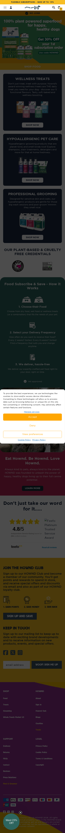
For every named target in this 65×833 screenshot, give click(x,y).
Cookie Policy (24, 440)
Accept (32, 417)
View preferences (32, 434)
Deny (33, 425)
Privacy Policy (39, 440)
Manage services (31, 412)
